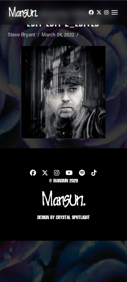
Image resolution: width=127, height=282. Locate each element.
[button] (114, 12)
